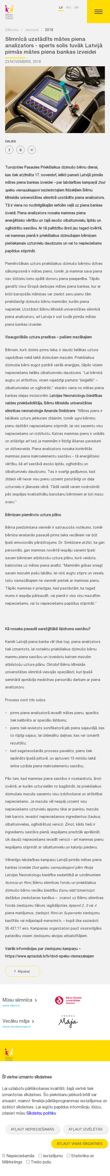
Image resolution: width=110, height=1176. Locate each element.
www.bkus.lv (11, 1005)
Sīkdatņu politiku (41, 1114)
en (76, 7)
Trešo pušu (40, 1163)
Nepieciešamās (20, 1156)
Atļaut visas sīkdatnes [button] (79, 1144)
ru (68, 7)
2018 (49, 30)
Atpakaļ (23, 971)
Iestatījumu (52, 1156)
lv (61, 7)
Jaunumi (32, 30)
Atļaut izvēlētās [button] (85, 1129)
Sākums (11, 30)
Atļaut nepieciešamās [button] (32, 1129)
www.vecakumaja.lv (17, 1026)
